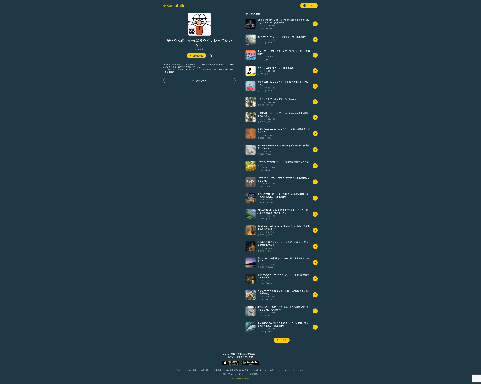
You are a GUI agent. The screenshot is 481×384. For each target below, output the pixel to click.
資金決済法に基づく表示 (263, 370)
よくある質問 (190, 370)
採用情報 (217, 370)
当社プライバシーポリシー (234, 374)
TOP (178, 370)
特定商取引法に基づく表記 (237, 370)
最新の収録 (198, 56)
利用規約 (254, 374)
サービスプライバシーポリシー (292, 370)
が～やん (199, 49)
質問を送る (201, 80)
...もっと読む (168, 72)
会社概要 (205, 370)
